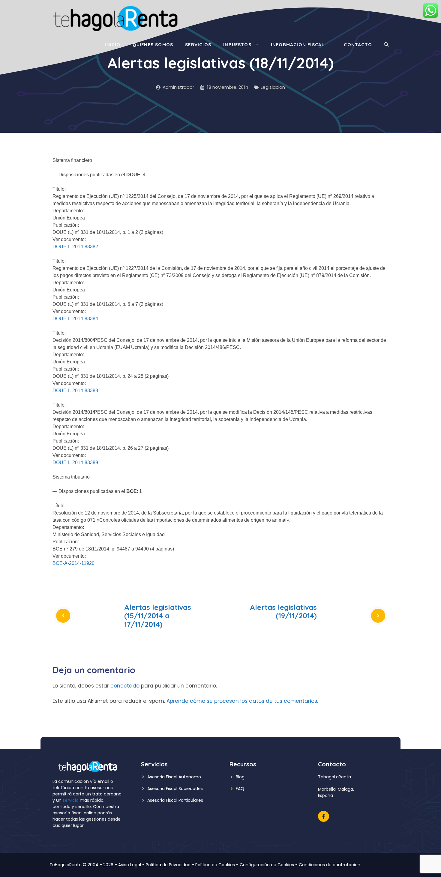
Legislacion (273, 87)
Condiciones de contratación (329, 865)
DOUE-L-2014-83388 (75, 390)
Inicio (112, 44)
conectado (125, 685)
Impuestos (237, 44)
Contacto (358, 44)
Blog (240, 777)
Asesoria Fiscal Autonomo (174, 777)
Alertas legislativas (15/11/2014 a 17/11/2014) (157, 616)
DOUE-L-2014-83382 (75, 246)
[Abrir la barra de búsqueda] (386, 44)
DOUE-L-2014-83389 (75, 462)
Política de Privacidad (168, 865)
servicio (71, 800)
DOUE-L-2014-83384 (75, 318)
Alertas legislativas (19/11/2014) (283, 611)
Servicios (198, 44)
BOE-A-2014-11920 (73, 563)
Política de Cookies (215, 865)
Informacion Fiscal (298, 44)
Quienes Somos (153, 44)
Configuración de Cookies (267, 865)
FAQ (240, 789)
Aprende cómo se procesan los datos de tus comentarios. (242, 701)
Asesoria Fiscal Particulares (175, 800)
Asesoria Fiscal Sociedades (175, 789)
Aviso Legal (129, 865)
